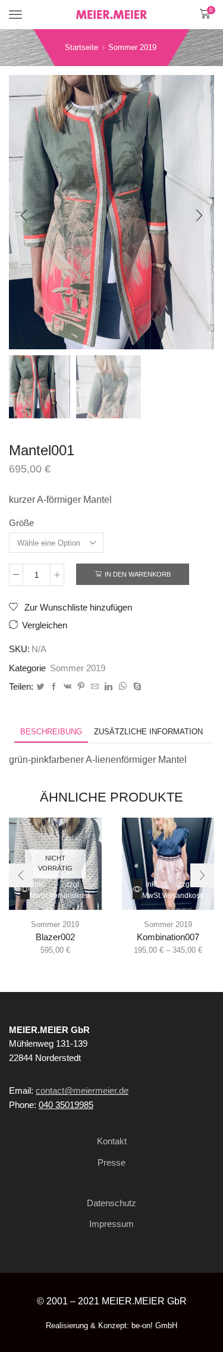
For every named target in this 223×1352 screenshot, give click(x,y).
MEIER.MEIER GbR (144, 1301)
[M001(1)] (38, 385)
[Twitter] (40, 687)
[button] (24, 215)
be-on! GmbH (154, 1325)
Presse (111, 1163)
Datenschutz (111, 1203)
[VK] (67, 687)
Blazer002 (55, 937)
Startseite (81, 47)
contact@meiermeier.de (82, 1091)
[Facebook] (54, 687)
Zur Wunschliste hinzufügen (77, 607)
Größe (21, 523)
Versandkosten (86, 486)
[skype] (136, 687)
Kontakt (112, 1141)
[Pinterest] (81, 687)
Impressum (111, 1224)
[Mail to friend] (95, 687)
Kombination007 (168, 937)
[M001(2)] (108, 387)
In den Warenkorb (138, 574)
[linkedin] (108, 687)
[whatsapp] (122, 687)
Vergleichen (44, 625)
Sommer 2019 (132, 47)
